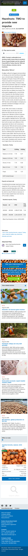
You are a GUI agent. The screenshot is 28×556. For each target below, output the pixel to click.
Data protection (5, 517)
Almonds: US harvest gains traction (13, 309)
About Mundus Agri (6, 508)
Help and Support (6, 512)
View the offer (14, 478)
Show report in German (10, 32)
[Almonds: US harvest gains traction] (14, 296)
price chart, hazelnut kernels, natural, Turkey (14, 232)
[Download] (24, 245)
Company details (5, 514)
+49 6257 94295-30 (10, 531)
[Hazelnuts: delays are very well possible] (14, 330)
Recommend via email (9, 253)
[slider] (11, 53)
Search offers (14, 496)
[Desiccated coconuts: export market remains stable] (14, 367)
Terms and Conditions (7, 516)
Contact (17, 508)
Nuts (14, 10)
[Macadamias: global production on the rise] (14, 406)
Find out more (13, 279)
